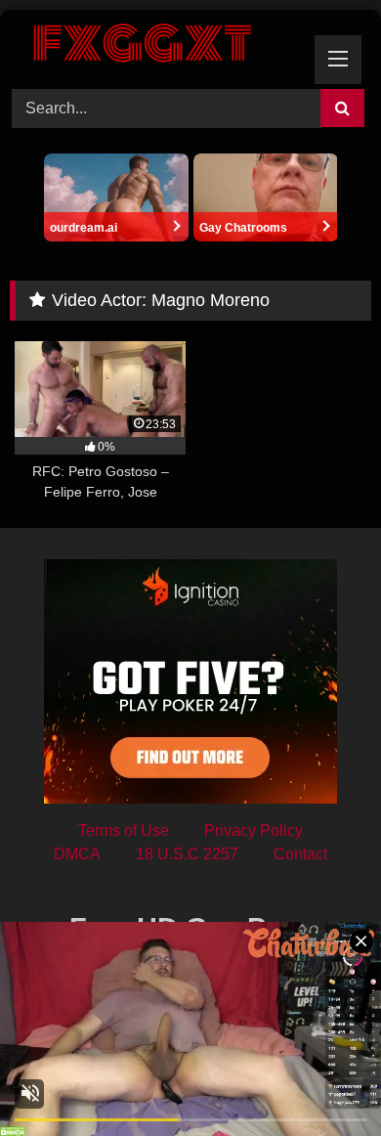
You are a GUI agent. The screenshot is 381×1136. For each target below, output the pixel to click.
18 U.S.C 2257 (187, 854)
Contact (300, 854)
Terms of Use (123, 830)
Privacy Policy (253, 830)
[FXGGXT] (156, 46)
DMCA (77, 854)
